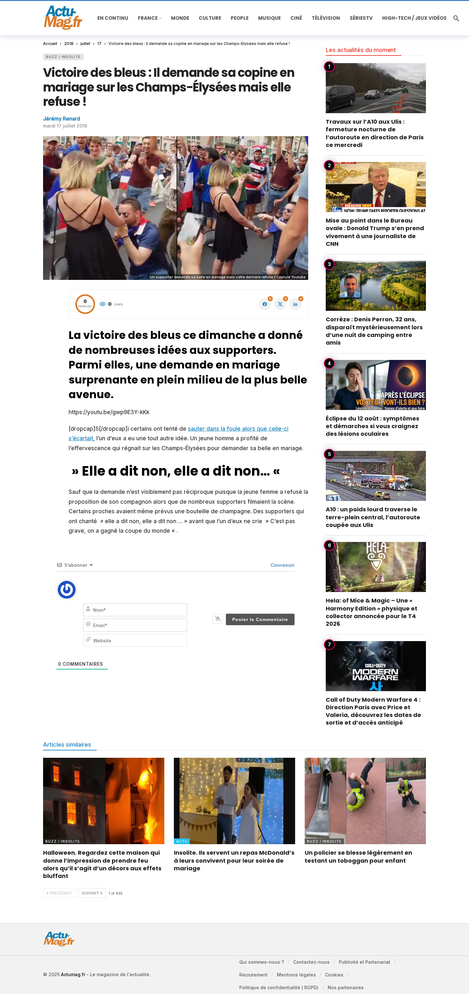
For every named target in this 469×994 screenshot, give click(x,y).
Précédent (61, 893)
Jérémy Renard (61, 118)
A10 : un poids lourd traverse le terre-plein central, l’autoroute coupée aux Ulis (373, 517)
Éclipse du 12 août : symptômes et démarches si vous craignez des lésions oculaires (372, 426)
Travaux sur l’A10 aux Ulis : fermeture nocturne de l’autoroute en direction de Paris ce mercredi (375, 133)
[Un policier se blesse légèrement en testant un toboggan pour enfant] (365, 801)
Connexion (281, 565)
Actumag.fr (73, 974)
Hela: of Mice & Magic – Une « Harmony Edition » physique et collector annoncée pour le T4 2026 (371, 612)
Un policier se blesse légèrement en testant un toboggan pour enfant (358, 856)
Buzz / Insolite (63, 57)
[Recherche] (456, 18)
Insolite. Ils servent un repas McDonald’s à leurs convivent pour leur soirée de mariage (234, 860)
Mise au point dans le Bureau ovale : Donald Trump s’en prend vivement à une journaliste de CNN (375, 232)
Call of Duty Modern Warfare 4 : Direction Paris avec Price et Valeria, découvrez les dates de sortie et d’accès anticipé (373, 711)
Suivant (90, 893)
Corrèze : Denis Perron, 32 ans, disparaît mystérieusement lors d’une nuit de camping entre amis (374, 331)
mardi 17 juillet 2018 (65, 125)
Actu (182, 841)
